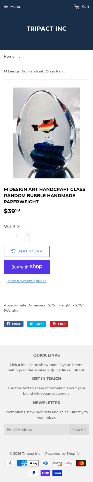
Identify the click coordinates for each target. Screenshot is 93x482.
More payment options (27, 281)
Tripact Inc (47, 28)
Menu (15, 6)
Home (9, 56)
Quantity (12, 226)
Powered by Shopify (62, 453)
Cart (85, 6)
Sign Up (79, 430)
